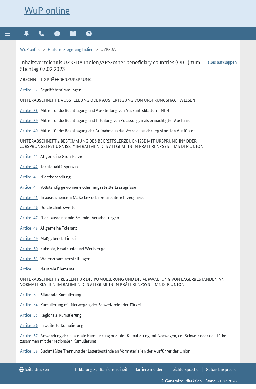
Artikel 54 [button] (29, 304)
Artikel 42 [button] (29, 166)
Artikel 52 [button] (29, 268)
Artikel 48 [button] (29, 228)
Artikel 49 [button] (29, 238)
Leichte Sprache (184, 369)
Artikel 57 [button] (29, 335)
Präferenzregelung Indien (70, 49)
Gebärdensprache (221, 369)
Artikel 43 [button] (29, 176)
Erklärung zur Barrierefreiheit (101, 369)
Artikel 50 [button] (29, 248)
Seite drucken (36, 369)
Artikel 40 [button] (29, 130)
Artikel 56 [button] (29, 325)
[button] (7, 33)
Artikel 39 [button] (29, 120)
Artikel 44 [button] (29, 187)
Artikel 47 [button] (29, 217)
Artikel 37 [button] (29, 89)
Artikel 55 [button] (29, 315)
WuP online (47, 10)
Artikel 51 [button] (29, 258)
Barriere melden (149, 369)
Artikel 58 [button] (29, 351)
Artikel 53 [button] (29, 294)
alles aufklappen (222, 62)
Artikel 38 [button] (29, 110)
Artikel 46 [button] (29, 207)
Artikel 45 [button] (29, 197)
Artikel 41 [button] (29, 156)
